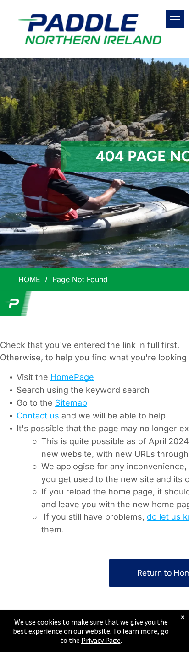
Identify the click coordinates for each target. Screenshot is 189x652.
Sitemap (71, 403)
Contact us (38, 415)
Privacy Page (101, 640)
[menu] (175, 19)
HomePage (72, 377)
